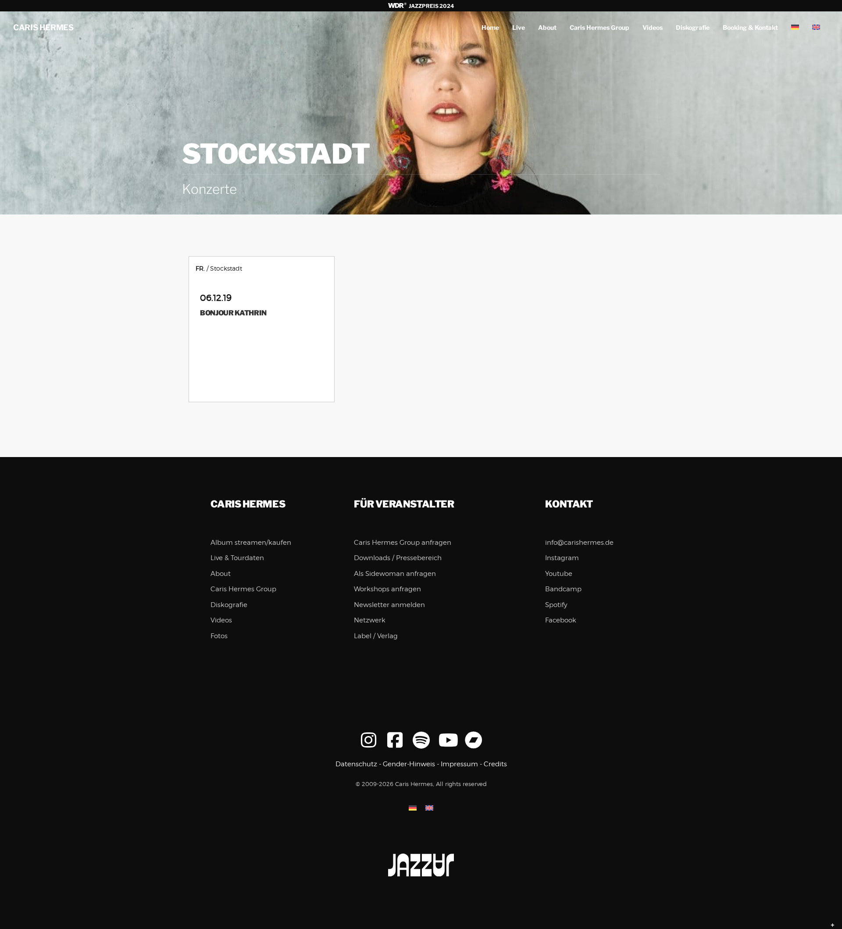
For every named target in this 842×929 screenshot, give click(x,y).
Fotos (219, 636)
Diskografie (693, 27)
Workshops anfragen (387, 589)
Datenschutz (356, 764)
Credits (495, 764)
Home (490, 27)
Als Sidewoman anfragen (395, 574)
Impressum (459, 764)
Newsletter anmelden (389, 605)
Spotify (556, 605)
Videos (652, 27)
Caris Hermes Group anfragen (402, 543)
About (547, 27)
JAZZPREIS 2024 (430, 6)
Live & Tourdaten (237, 558)
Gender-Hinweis (409, 764)
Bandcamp (563, 589)
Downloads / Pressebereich (398, 558)
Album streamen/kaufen (250, 543)
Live (518, 27)
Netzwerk (369, 620)
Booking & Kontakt (750, 27)
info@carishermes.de (579, 543)
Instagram (562, 558)
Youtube (558, 574)
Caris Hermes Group (599, 27)
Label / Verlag (376, 636)
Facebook (560, 620)
